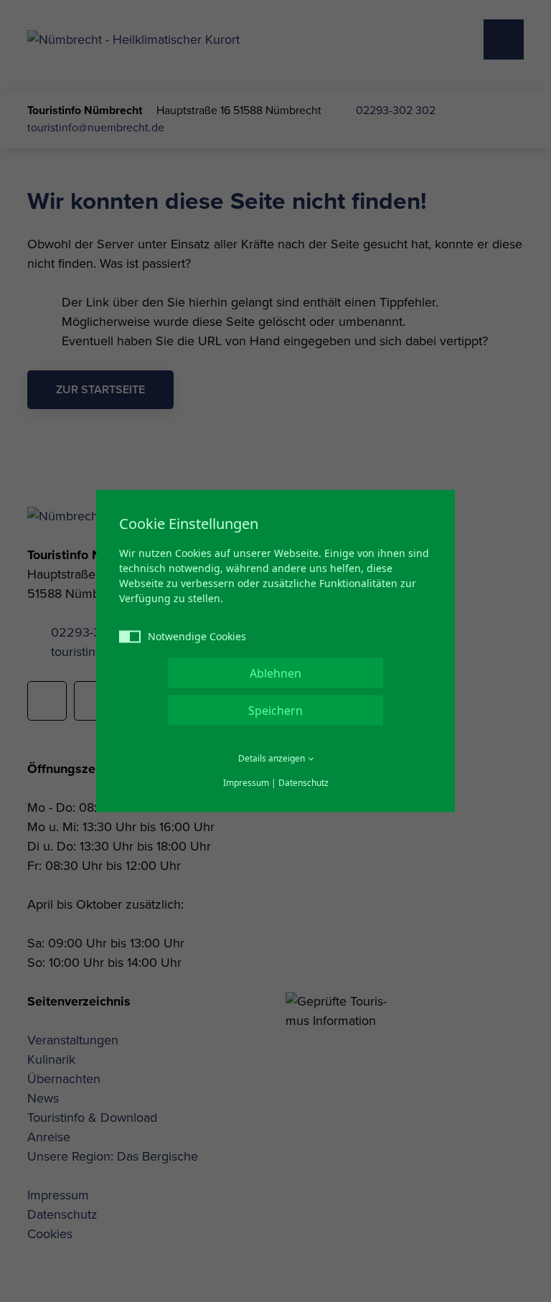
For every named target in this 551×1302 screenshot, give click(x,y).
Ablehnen (275, 673)
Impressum (246, 783)
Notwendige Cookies (197, 636)
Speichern (275, 710)
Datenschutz (303, 783)
